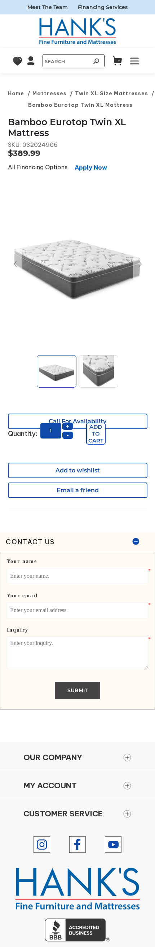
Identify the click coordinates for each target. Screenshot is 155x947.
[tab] (77, 621)
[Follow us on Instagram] (42, 844)
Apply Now (91, 167)
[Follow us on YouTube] (113, 844)
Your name (22, 561)
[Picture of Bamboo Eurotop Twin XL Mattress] (77, 264)
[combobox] (66, 61)
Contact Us (30, 542)
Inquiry (17, 630)
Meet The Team (47, 7)
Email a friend (78, 490)
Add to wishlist (78, 470)
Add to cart (95, 433)
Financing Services (103, 7)
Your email (22, 595)
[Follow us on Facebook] (77, 844)
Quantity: (22, 433)
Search (95, 62)
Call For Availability (77, 421)
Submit (77, 690)
